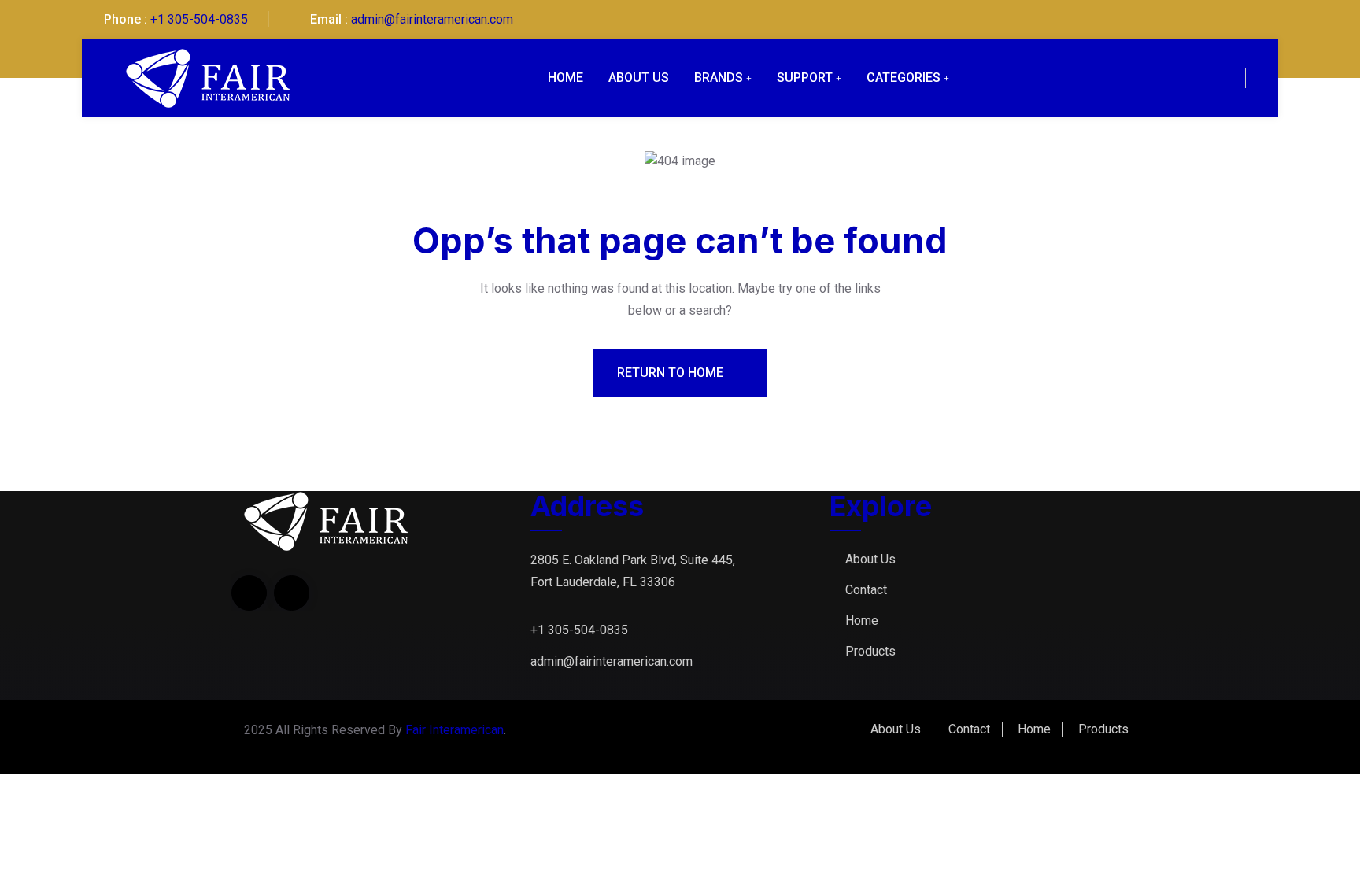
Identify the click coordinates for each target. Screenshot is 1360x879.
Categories (904, 77)
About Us (638, 77)
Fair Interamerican (454, 729)
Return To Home (671, 372)
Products (870, 651)
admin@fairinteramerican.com (432, 19)
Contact (866, 589)
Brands (718, 77)
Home (565, 77)
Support (805, 77)
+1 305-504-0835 (199, 19)
